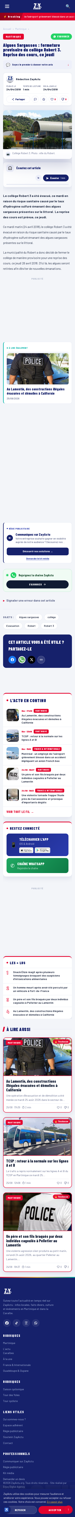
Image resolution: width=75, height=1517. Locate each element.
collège (52, 617)
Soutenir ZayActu (13, 1437)
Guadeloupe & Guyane (15, 1370)
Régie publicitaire (13, 1431)
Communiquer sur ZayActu (18, 1461)
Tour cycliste (10, 1401)
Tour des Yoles (11, 1395)
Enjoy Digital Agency (14, 1486)
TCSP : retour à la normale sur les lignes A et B (37, 1163)
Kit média (8, 1473)
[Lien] (41, 660)
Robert (32, 625)
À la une (7, 1359)
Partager (20, 99)
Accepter (55, 1510)
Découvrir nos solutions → (38, 551)
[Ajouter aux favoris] (43, 99)
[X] (31, 660)
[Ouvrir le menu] (7, 6)
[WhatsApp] (22, 660)
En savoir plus (54, 1501)
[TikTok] (16, 1323)
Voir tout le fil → (20, 812)
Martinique (21, 28)
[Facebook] (12, 660)
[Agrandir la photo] (37, 129)
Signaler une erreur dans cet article (29, 600)
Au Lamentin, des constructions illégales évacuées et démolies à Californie (32, 1085)
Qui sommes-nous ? (14, 1419)
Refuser (20, 1510)
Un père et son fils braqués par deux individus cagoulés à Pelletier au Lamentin (34, 1240)
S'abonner (63, 36)
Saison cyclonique (13, 1389)
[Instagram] (26, 1323)
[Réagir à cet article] (35, 99)
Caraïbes (8, 1353)
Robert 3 (49, 625)
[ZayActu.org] (37, 6)
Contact (8, 1443)
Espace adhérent (13, 1425)
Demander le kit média (37, 558)
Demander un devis (14, 1479)
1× (38, 177)
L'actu (6, 1349)
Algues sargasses (29, 617)
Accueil (7, 28)
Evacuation (12, 625)
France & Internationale (17, 1365)
